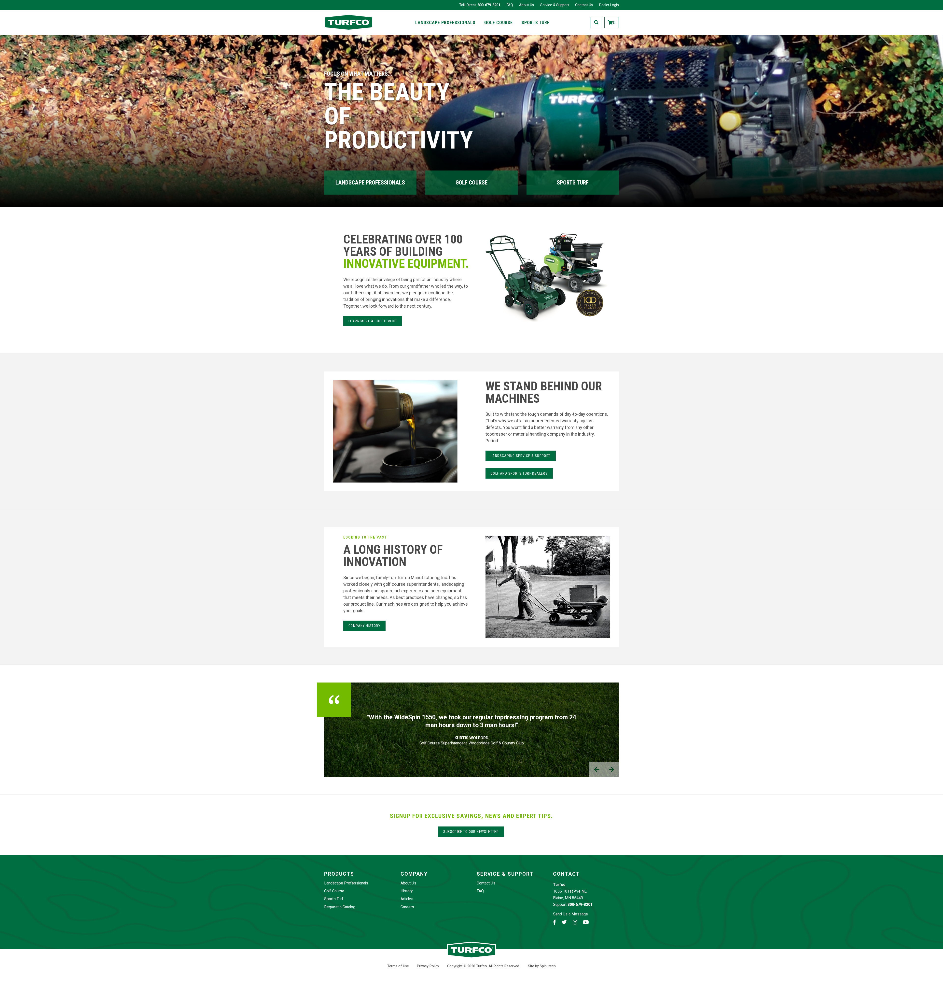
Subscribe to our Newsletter (471, 832)
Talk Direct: (479, 5)
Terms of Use (398, 966)
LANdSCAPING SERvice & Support (521, 456)
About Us (526, 5)
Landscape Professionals (445, 22)
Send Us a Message (570, 914)
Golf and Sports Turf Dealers (519, 473)
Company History (364, 626)
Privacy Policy (428, 966)
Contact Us (584, 5)
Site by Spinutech (542, 966)
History (407, 891)
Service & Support (554, 5)
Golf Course (498, 22)
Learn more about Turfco (372, 321)
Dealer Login (609, 5)
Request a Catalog (339, 907)
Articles (407, 899)
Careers (407, 907)
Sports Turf (536, 22)
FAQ (510, 5)
